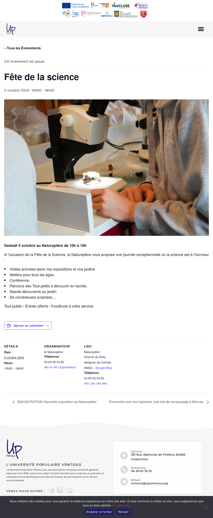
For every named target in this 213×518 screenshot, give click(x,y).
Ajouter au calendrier (28, 325)
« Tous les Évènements (22, 48)
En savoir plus (121, 505)
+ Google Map (102, 368)
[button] (201, 29)
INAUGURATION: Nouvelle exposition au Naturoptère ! (57, 401)
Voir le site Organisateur (60, 367)
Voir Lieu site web (95, 383)
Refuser (123, 511)
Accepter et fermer (99, 511)
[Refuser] (206, 507)
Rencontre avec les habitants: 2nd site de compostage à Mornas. (157, 401)
